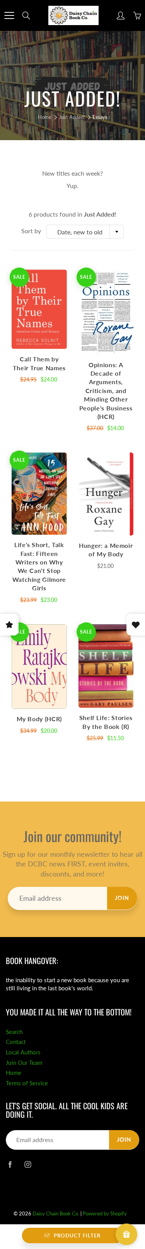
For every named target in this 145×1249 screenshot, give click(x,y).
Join (122, 898)
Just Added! (72, 117)
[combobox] (85, 232)
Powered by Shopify (105, 1213)
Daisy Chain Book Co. (55, 1213)
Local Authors (23, 1052)
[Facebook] (10, 1164)
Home (44, 117)
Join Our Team (24, 1062)
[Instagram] (27, 1164)
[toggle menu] (9, 15)
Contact (16, 1042)
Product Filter (77, 1235)
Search (14, 1032)
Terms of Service (27, 1083)
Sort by (31, 230)
